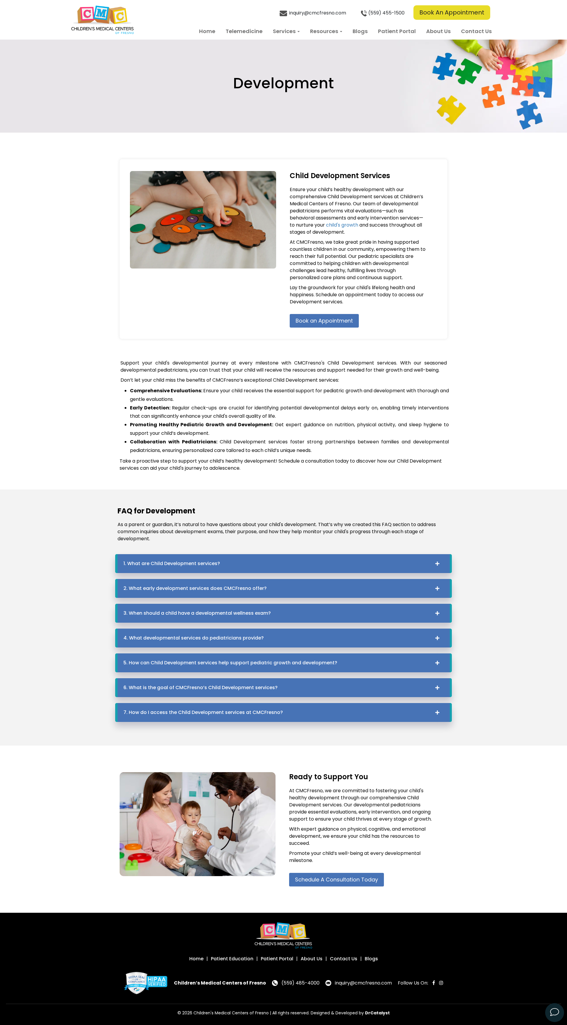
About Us (438, 31)
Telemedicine (244, 31)
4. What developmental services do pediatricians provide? (193, 637)
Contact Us (476, 31)
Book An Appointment (451, 12)
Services (285, 31)
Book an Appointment (324, 320)
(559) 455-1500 (386, 12)
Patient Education (232, 958)
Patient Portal (397, 31)
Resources (324, 31)
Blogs (360, 31)
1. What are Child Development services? (171, 563)
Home (207, 31)
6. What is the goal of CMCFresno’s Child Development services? (200, 687)
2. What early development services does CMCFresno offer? (195, 588)
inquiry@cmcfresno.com (317, 12)
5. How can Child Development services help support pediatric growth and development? (230, 662)
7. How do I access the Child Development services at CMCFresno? (203, 712)
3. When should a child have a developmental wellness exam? (197, 613)
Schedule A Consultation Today (336, 879)
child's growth (342, 225)
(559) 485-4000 (300, 983)
